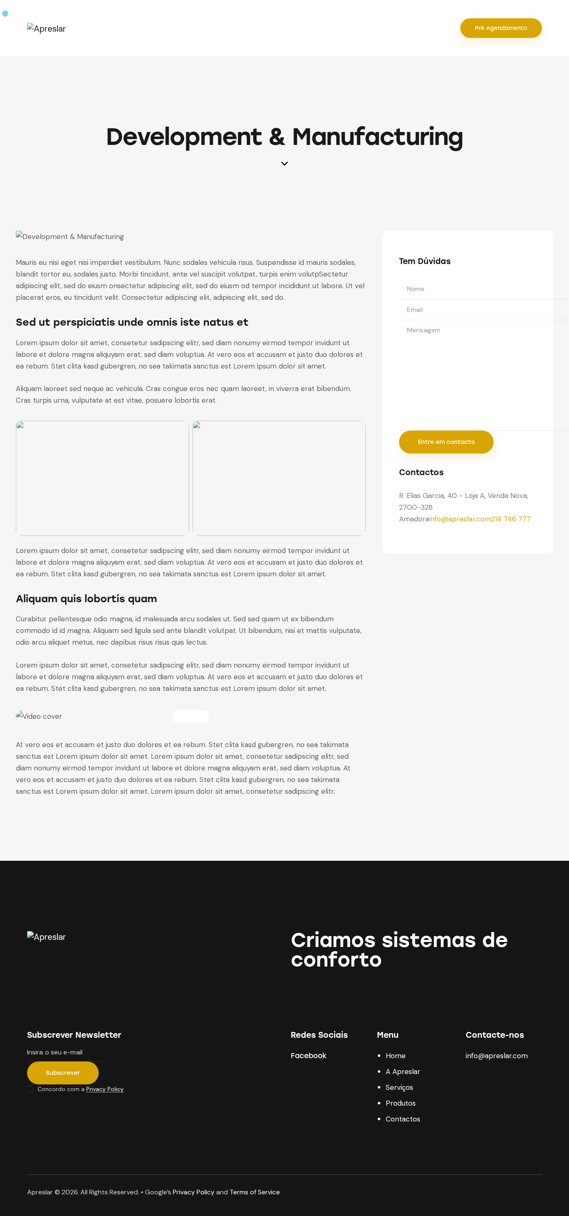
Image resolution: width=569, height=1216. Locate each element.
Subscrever (63, 1072)
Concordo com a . (81, 1089)
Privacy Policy (105, 1089)
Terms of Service (255, 1192)
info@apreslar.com (460, 519)
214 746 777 (511, 519)
